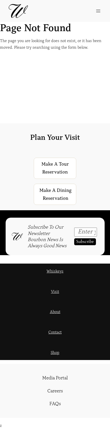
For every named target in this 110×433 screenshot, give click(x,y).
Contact (55, 332)
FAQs (55, 404)
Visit (55, 291)
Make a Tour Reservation (55, 168)
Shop (55, 352)
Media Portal (55, 378)
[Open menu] (98, 11)
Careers (55, 391)
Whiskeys (55, 271)
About (55, 311)
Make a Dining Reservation (55, 194)
